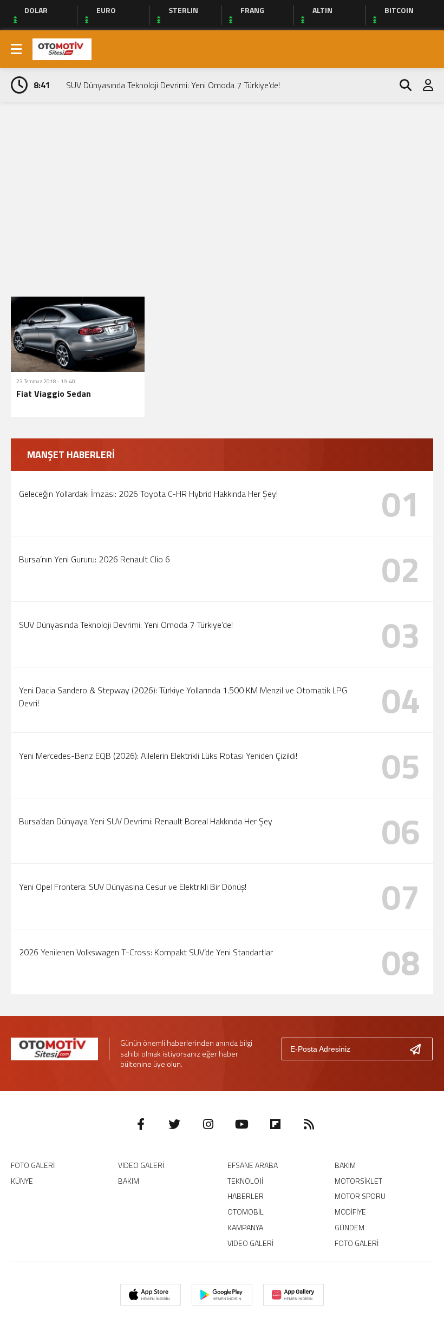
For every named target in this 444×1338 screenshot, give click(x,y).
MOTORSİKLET (358, 1180)
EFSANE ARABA (252, 1165)
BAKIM (128, 1180)
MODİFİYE (350, 1211)
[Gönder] (420, 1049)
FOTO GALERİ (33, 1165)
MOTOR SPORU (360, 1196)
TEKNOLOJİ (245, 1180)
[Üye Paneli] (422, 85)
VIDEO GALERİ (141, 1165)
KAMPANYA (245, 1227)
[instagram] (208, 1124)
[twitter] (174, 1124)
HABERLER (245, 1196)
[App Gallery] (293, 1295)
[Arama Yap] (401, 85)
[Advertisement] (222, 183)
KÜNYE (22, 1180)
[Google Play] (222, 1295)
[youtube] (241, 1124)
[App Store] (150, 1295)
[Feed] (308, 1124)
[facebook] (140, 1124)
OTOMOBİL (245, 1211)
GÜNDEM (349, 1227)
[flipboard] (275, 1124)
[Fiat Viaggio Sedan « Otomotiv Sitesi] (62, 48)
